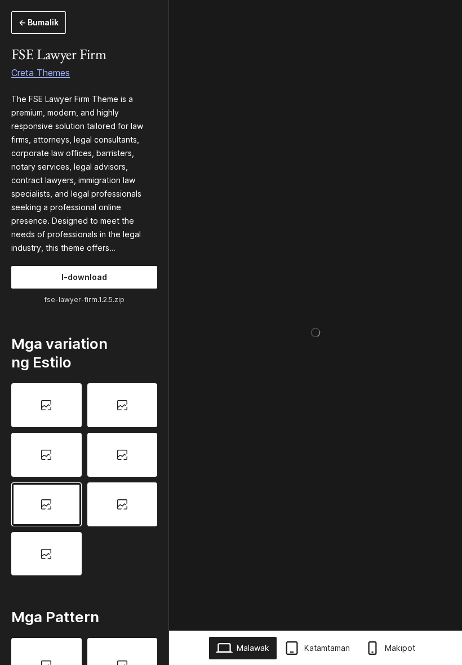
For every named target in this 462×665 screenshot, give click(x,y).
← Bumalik (39, 22)
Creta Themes (40, 72)
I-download (84, 277)
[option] (46, 405)
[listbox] (84, 479)
